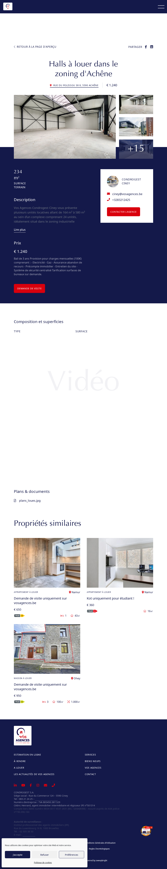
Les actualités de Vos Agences (34, 774)
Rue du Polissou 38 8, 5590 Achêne (76, 85)
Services (90, 754)
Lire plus (20, 230)
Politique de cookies (43, 862)
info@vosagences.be (46, 798)
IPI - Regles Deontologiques (97, 849)
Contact (90, 774)
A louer (19, 767)
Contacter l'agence (123, 211)
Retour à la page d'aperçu (36, 47)
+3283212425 (121, 200)
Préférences (71, 854)
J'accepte (17, 854)
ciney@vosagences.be (127, 194)
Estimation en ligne (27, 754)
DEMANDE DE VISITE (29, 288)
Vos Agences (93, 767)
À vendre (20, 761)
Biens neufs (93, 761)
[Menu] (161, 6)
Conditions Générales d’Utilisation (100, 843)
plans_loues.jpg (30, 500)
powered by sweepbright (96, 860)
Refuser (44, 854)
